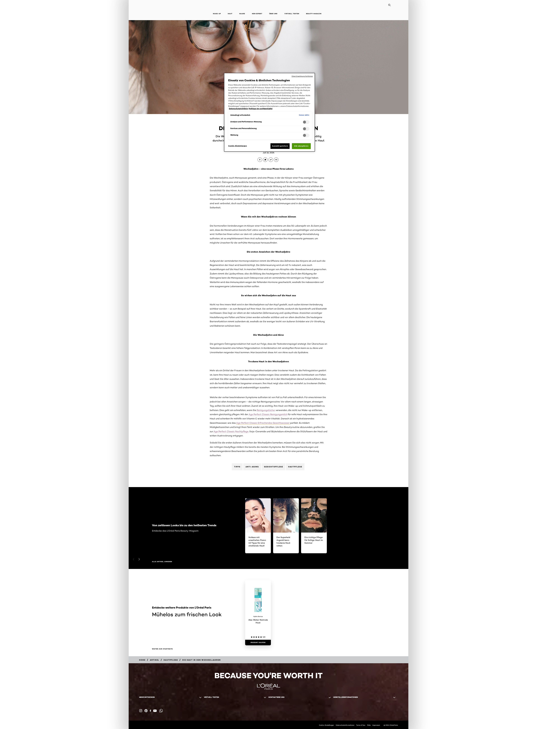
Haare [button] (242, 14)
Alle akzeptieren (301, 146)
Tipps (237, 467)
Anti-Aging (252, 467)
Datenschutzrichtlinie (238, 109)
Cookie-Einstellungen (326, 725)
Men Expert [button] (257, 14)
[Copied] (270, 159)
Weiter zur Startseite (162, 649)
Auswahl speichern (280, 146)
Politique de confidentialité (260, 109)
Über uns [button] (273, 14)
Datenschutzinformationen (345, 725)
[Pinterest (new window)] (146, 710)
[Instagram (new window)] (140, 710)
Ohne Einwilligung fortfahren (302, 76)
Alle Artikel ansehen (162, 561)
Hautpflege (295, 467)
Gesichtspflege (273, 467)
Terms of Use (360, 725)
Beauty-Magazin (313, 14)
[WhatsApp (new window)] (161, 710)
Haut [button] (230, 14)
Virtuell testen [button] (291, 14)
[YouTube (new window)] (155, 711)
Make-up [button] (217, 14)
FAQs (369, 725)
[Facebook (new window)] (150, 711)
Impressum (376, 725)
